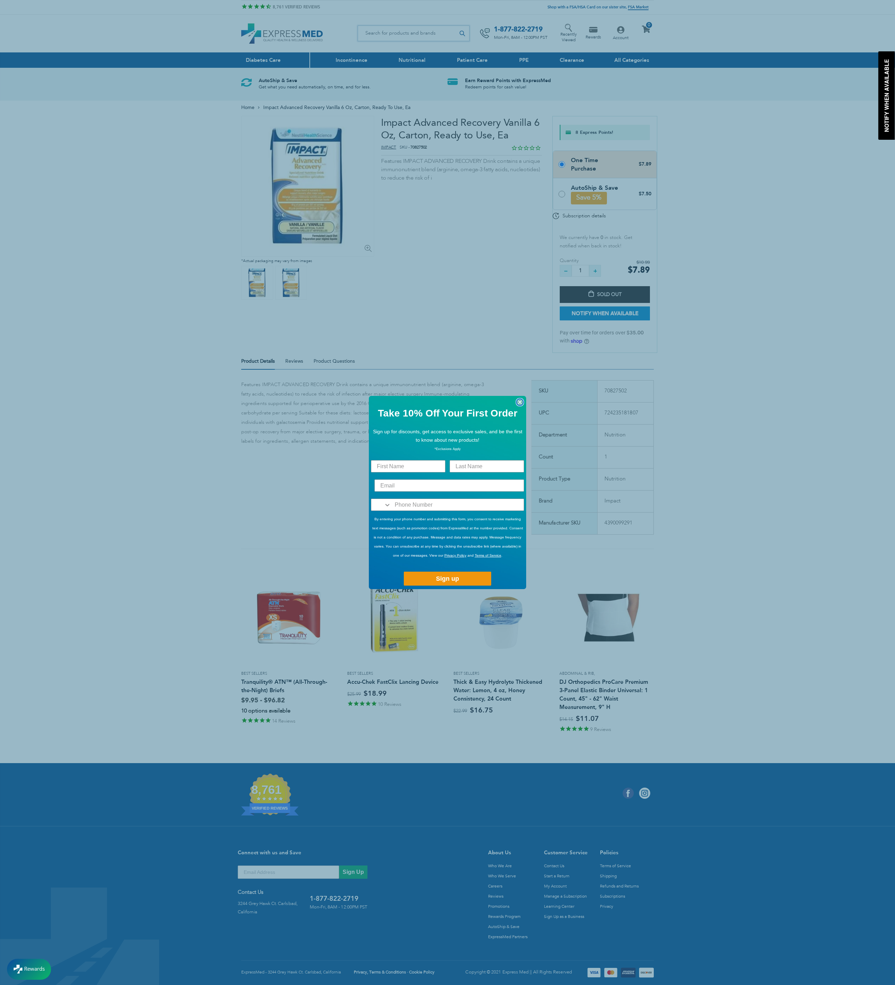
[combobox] (381, 504)
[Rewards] (29, 969)
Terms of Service (488, 555)
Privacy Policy (455, 555)
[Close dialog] (519, 402)
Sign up (447, 578)
